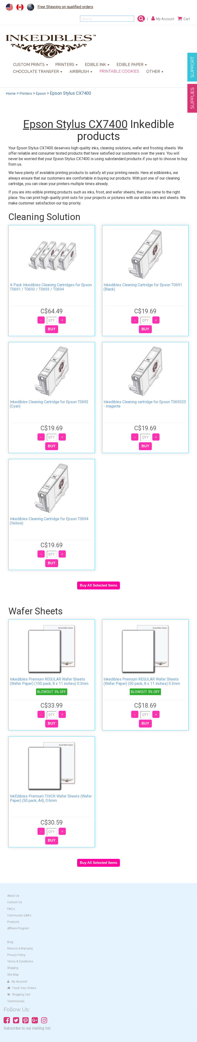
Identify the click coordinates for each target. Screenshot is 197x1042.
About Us (13, 895)
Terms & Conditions (20, 961)
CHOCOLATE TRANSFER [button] (36, 71)
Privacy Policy (16, 955)
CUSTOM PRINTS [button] (29, 64)
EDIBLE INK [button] (96, 64)
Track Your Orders (24, 988)
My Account (19, 981)
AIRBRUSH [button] (79, 71)
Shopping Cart (21, 994)
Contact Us (14, 902)
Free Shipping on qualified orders (65, 7)
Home (11, 93)
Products (13, 922)
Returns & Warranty (20, 948)
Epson (41, 93)
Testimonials (16, 1001)
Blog (10, 942)
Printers (26, 93)
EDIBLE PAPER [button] (130, 64)
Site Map (12, 974)
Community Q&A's (19, 915)
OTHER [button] (153, 71)
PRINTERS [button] (65, 64)
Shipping (12, 968)
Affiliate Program (18, 928)
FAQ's (11, 909)
